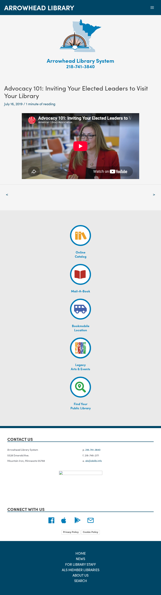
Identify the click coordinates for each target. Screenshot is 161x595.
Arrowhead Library (39, 7)
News (80, 558)
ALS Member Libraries (80, 569)
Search (80, 580)
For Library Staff (80, 564)
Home (80, 553)
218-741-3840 (80, 66)
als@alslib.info (93, 460)
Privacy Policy (71, 532)
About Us (80, 575)
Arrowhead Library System (80, 60)
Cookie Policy (90, 532)
